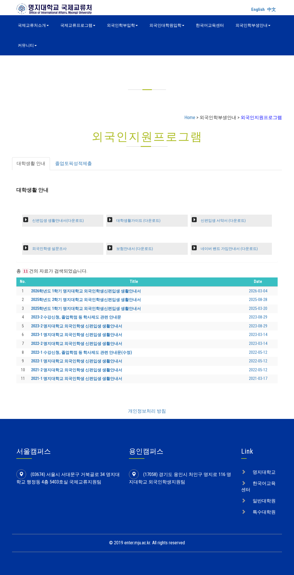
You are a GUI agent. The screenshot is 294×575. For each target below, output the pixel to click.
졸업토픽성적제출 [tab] (73, 163)
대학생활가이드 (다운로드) (137, 220)
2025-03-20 (258, 308)
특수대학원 (264, 512)
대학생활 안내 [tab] (31, 163)
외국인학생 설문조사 (49, 248)
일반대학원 (264, 501)
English (258, 9)
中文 (271, 9)
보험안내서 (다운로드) (134, 248)
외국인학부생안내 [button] (251, 25)
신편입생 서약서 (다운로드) (223, 220)
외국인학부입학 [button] (121, 25)
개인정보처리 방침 (147, 411)
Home (189, 117)
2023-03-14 (258, 334)
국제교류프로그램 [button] (76, 25)
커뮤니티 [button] (26, 45)
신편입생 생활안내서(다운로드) (57, 220)
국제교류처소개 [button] (32, 25)
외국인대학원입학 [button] (165, 25)
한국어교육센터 (210, 25)
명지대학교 (264, 472)
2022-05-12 (258, 352)
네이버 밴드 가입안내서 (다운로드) (229, 248)
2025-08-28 (258, 299)
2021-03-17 (258, 378)
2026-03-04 (258, 291)
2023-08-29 (258, 317)
